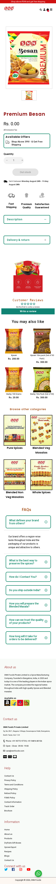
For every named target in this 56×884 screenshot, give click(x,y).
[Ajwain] (13, 341)
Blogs (6, 856)
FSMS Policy (9, 798)
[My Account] (44, 9)
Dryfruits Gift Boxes (12, 843)
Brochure (8, 811)
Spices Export (10, 847)
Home (7, 829)
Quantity (8, 153)
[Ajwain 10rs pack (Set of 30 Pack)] (42, 341)
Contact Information (13, 802)
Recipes (7, 851)
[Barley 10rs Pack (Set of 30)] (42, 379)
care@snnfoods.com (15, 751)
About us (8, 834)
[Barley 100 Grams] (13, 379)
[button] (6, 160)
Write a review (28, 311)
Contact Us (9, 776)
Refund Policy (10, 793)
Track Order (9, 806)
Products (8, 838)
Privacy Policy (10, 780)
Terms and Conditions (13, 784)
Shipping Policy (11, 789)
